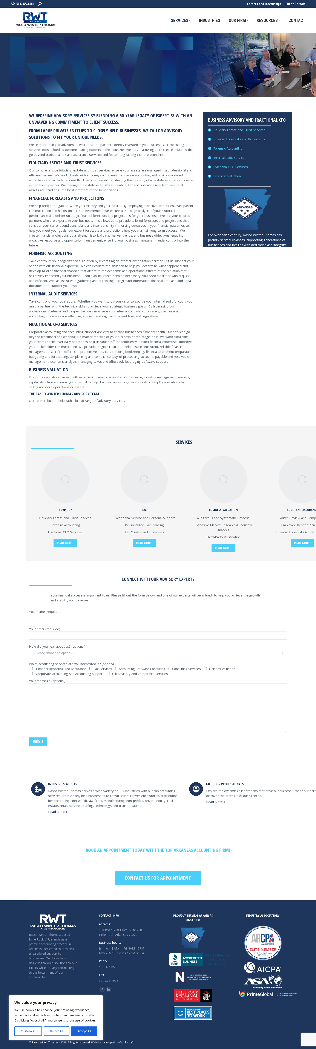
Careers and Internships (264, 4)
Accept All (84, 1031)
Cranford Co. (127, 1042)
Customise (28, 1031)
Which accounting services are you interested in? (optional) (72, 664)
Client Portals (295, 4)
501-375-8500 (25, 4)
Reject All (56, 1031)
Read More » (57, 811)
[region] (56, 1017)
